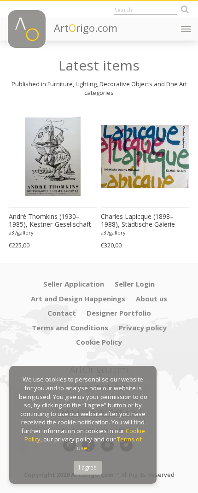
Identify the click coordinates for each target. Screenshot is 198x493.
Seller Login (135, 283)
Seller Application (73, 283)
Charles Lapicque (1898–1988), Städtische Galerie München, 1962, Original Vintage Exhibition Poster (138, 220)
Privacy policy (143, 327)
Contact (61, 312)
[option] (53, 180)
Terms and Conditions (70, 327)
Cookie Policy (99, 341)
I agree (88, 467)
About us (151, 298)
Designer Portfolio (119, 312)
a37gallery (21, 232)
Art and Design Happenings (78, 298)
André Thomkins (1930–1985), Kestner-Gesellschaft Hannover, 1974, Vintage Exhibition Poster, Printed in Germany (50, 220)
